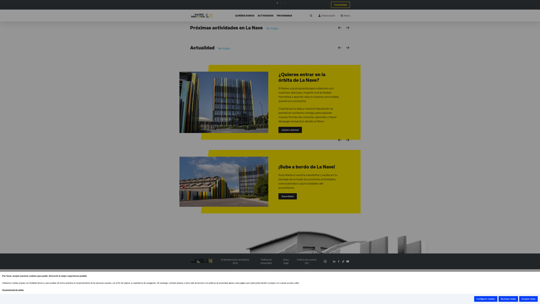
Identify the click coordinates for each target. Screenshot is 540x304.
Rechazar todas (508, 299)
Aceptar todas (528, 299)
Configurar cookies (485, 299)
